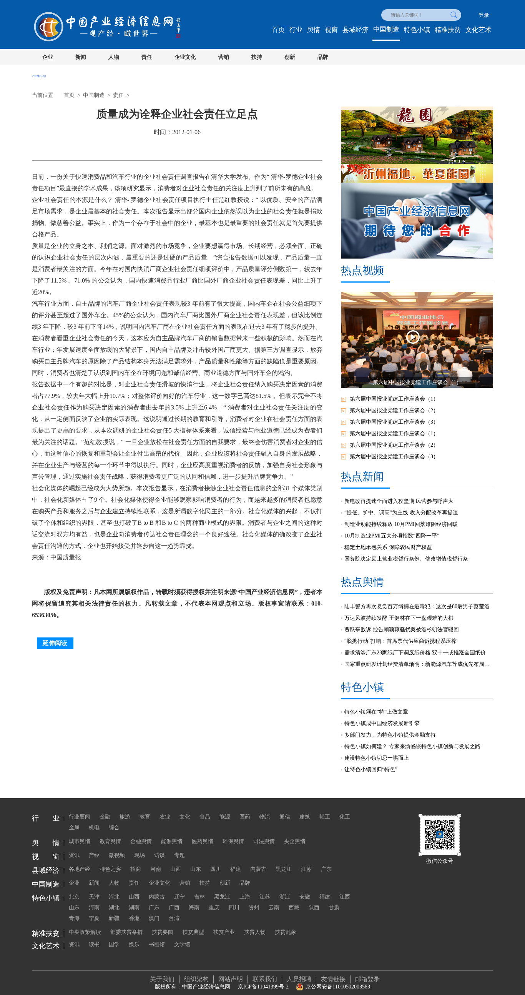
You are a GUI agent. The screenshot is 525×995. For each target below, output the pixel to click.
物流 (264, 817)
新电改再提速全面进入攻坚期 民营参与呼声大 (399, 501)
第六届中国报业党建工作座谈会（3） (394, 422)
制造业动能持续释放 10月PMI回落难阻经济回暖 (401, 524)
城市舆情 (79, 841)
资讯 (74, 855)
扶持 (256, 57)
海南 (194, 907)
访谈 (159, 855)
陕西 (314, 907)
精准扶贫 (448, 29)
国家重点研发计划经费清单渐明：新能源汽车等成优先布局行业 (418, 664)
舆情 (313, 29)
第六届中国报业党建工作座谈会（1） (394, 399)
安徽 (304, 897)
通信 (284, 817)
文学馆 (182, 944)
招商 (135, 869)
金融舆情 (141, 841)
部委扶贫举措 (126, 932)
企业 (47, 57)
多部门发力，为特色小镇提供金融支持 (390, 735)
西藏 (294, 907)
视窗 (331, 29)
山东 (195, 869)
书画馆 (157, 944)
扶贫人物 (255, 932)
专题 (179, 855)
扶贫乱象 (285, 932)
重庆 (214, 907)
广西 (174, 907)
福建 (235, 869)
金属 (74, 827)
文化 (184, 817)
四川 (215, 869)
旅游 (125, 817)
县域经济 (355, 29)
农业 (164, 817)
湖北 (114, 907)
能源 (224, 817)
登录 (483, 15)
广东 (326, 869)
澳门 (154, 918)
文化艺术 (478, 29)
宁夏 (94, 918)
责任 (146, 57)
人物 (113, 57)
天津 (94, 897)
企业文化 (185, 57)
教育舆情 (110, 841)
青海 (74, 918)
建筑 (304, 817)
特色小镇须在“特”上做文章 (376, 712)
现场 (139, 855)
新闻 (80, 57)
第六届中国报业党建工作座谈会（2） (394, 410)
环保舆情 (233, 841)
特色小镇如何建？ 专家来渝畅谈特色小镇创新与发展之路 (412, 746)
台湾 (174, 918)
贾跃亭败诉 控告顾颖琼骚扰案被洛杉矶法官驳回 (401, 629)
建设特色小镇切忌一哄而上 (376, 758)
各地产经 (79, 869)
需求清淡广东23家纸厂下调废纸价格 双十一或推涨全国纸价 (415, 653)
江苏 (306, 869)
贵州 (254, 907)
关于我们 (162, 979)
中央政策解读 (85, 932)
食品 (204, 817)
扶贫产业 (224, 932)
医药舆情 (202, 841)
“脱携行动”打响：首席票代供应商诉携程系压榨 (400, 641)
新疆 (114, 918)
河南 (155, 869)
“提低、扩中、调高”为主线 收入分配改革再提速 (401, 513)
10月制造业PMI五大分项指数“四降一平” (391, 536)
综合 (114, 827)
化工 (344, 817)
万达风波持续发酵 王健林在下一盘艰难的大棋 (399, 618)
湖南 (134, 907)
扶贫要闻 (162, 932)
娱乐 (134, 944)
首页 (278, 29)
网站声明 (230, 979)
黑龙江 (284, 869)
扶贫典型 (193, 932)
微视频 (117, 855)
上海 (244, 897)
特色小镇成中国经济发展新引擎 (382, 723)
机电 (94, 827)
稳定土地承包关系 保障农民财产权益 (388, 547)
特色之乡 (110, 869)
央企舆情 (295, 841)
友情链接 (333, 979)
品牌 (322, 57)
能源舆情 (172, 841)
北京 (74, 897)
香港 (134, 918)
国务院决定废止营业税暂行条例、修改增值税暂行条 (406, 559)
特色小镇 (417, 29)
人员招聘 (299, 979)
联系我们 (265, 979)
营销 (223, 57)
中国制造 (386, 29)
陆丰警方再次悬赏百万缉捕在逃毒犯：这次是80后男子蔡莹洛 (417, 606)
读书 (94, 944)
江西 (344, 897)
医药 (244, 817)
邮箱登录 (367, 979)
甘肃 (334, 907)
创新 (289, 57)
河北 (114, 897)
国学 (114, 944)
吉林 (199, 897)
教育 (145, 817)
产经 (94, 855)
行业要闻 (79, 817)
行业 (295, 29)
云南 (274, 907)
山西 (175, 869)
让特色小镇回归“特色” (370, 769)
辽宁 (179, 897)
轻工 (324, 817)
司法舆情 (264, 841)
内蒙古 (258, 869)
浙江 (284, 897)
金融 (105, 817)
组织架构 (196, 979)
